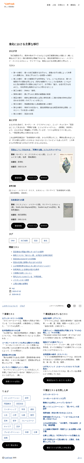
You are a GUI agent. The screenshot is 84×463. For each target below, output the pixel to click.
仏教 (23, 415)
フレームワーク (28, 421)
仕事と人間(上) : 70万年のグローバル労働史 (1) (61, 435)
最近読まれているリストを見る (59, 380)
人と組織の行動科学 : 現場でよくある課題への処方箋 (62, 430)
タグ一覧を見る (12, 445)
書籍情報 (18, 178)
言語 (35, 241)
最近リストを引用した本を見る (59, 448)
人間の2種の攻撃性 (20, 284)
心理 (14, 415)
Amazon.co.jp (32, 178)
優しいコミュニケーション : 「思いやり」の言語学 (61, 408)
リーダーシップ (10, 409)
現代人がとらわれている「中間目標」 (28, 277)
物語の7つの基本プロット (53, 342)
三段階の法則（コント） (22, 273)
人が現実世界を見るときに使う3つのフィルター (32, 266)
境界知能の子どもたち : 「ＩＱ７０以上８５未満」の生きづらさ (61, 418)
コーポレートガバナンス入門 (54, 398)
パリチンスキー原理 (21, 280)
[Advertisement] (42, 26)
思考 (5, 421)
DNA (13, 241)
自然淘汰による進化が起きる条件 (26, 269)
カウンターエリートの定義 (12, 318)
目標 (26, 432)
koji (13, 288)
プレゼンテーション (12, 432)
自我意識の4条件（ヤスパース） (55, 354)
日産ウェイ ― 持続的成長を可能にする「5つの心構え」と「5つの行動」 (62, 331)
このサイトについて (10, 306)
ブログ (22, 306)
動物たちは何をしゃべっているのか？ (57, 403)
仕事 (35, 432)
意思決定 (19, 404)
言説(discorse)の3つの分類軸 (24, 259)
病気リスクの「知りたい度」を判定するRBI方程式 (33, 255)
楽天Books (44, 178)
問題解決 (7, 404)
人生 (5, 415)
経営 (26, 398)
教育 (32, 415)
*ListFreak (9, 3)
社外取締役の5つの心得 (11, 330)
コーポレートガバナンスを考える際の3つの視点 (20, 343)
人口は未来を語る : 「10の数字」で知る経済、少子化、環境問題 (62, 424)
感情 (32, 409)
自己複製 (24, 241)
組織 (5, 438)
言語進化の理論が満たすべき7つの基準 (28, 252)
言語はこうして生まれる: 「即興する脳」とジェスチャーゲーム (36, 150)
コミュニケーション (12, 398)
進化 (45, 241)
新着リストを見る (13, 381)
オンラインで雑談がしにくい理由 (15, 367)
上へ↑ (80, 458)
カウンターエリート (51, 394)
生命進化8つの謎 (17, 200)
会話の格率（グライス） (52, 318)
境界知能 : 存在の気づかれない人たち (57, 413)
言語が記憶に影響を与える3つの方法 (27, 262)
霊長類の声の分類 (9, 355)
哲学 (14, 421)
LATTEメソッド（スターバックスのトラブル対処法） (61, 368)
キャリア (7, 426)
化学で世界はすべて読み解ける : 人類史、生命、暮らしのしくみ (62, 440)
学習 (23, 409)
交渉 (18, 426)
